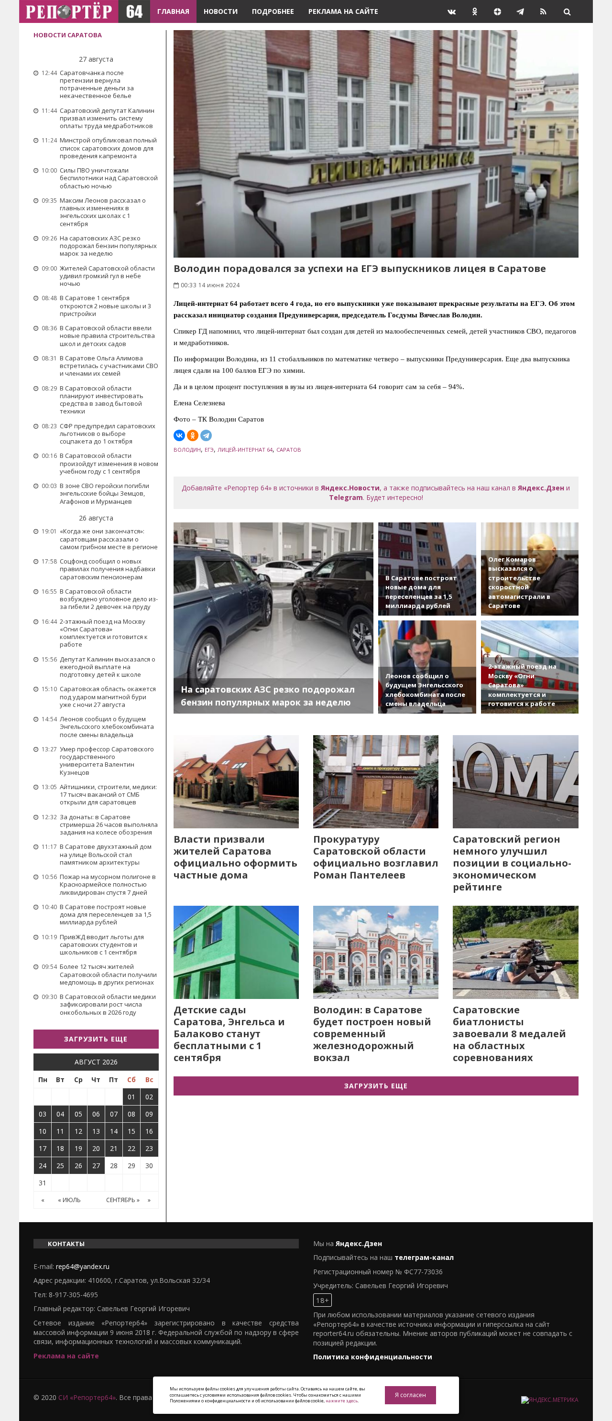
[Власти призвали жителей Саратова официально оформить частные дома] (236, 781)
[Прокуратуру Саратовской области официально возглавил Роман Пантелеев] (375, 781)
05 (78, 1113)
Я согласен (410, 1395)
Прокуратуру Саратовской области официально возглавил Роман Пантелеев (375, 857)
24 (42, 1165)
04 (60, 1113)
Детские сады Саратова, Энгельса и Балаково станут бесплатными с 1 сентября (229, 1033)
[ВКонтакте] (179, 435)
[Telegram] (206, 435)
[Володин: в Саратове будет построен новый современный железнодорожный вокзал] (375, 952)
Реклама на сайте (343, 11)
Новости (221, 11)
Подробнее (273, 11)
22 (131, 1148)
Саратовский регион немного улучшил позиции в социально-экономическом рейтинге (512, 863)
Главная (173, 11)
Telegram (346, 497)
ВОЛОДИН (187, 449)
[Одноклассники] (192, 435)
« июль (69, 1200)
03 (42, 1113)
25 (60, 1165)
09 (149, 1113)
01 (131, 1096)
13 (96, 1131)
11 (60, 1131)
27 (96, 1165)
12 (78, 1131)
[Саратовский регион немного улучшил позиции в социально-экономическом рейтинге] (515, 781)
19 (78, 1148)
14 (114, 1131)
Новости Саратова (67, 35)
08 (131, 1113)
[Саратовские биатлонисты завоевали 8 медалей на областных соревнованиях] (515, 952)
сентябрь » (123, 1200)
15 (131, 1131)
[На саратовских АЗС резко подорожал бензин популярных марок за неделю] (274, 618)
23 (149, 1148)
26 (78, 1165)
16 (149, 1131)
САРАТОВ (288, 449)
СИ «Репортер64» (87, 1397)
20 (96, 1148)
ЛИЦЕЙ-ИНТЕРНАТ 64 (245, 449)
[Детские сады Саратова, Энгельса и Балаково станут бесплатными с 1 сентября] (236, 952)
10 (42, 1131)
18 (60, 1148)
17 (42, 1148)
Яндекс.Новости (350, 487)
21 (114, 1148)
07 (114, 1113)
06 (96, 1113)
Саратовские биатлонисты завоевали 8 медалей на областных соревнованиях (509, 1033)
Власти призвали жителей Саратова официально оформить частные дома (235, 857)
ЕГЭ (209, 449)
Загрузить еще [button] (96, 1038)
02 (149, 1096)
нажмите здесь (342, 1401)
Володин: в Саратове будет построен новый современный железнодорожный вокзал (372, 1033)
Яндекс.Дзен (541, 487)
